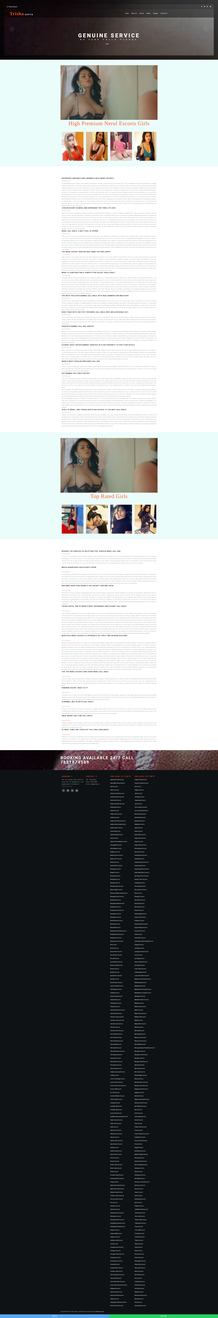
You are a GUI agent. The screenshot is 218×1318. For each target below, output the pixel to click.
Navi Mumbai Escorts (140, 1106)
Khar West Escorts (140, 900)
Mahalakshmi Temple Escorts (143, 993)
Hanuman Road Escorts (117, 1295)
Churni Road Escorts (116, 1068)
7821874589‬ (94, 782)
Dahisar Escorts (114, 1137)
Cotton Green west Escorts (118, 1085)
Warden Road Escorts (141, 1295)
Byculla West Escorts (116, 982)
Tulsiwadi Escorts (140, 1237)
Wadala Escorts (139, 1292)
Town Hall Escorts (140, 1230)
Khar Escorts (138, 893)
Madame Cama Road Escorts (143, 979)
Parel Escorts (138, 1123)
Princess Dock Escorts (141, 1140)
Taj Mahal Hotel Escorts (141, 1209)
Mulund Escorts (139, 1079)
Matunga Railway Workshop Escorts (145, 1048)
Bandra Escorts (114, 862)
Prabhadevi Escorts (140, 1137)
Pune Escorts (138, 1144)
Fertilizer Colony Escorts (117, 1195)
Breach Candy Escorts (116, 965)
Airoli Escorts (114, 786)
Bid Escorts (113, 944)
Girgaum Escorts (115, 1237)
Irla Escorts (138, 786)
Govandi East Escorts (116, 1261)
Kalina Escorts (139, 828)
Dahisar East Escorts (116, 1134)
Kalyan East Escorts (140, 838)
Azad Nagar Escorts (116, 848)
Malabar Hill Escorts (140, 1017)
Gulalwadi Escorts (115, 1288)
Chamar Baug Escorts (116, 996)
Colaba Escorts (114, 1075)
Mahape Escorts (139, 1003)
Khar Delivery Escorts (140, 889)
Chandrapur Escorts (115, 1003)
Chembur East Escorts (116, 1024)
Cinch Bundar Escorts (116, 1034)
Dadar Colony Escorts (116, 1120)
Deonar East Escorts (116, 1154)
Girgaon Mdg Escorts (116, 1233)
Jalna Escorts (138, 793)
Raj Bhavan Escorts (140, 1151)
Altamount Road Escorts (117, 793)
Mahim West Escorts (140, 1013)
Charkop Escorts (115, 1006)
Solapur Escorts (139, 1206)
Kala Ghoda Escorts (140, 817)
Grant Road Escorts (115, 1278)
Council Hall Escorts (116, 1089)
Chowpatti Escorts (115, 1058)
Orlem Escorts (139, 1113)
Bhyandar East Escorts (116, 941)
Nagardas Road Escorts (141, 1089)
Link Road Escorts (140, 965)
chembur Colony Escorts (117, 1020)
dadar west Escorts (115, 1130)
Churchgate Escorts (116, 1065)
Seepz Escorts (139, 1192)
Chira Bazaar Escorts (116, 1054)
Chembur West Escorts (116, 1030)
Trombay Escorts (139, 1233)
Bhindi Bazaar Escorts (116, 920)
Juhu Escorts (138, 804)
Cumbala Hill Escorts (116, 1106)
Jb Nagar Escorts (139, 797)
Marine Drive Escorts (140, 1037)
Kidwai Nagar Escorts (141, 914)
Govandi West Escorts (116, 1268)
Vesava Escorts (139, 1257)
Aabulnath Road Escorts (117, 779)
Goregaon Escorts (115, 1250)
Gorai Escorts (114, 1244)
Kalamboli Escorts (140, 821)
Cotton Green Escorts (116, 1082)
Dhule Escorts (114, 1171)
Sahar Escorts (139, 1171)
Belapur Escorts (114, 872)
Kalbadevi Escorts (140, 824)
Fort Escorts (113, 1202)
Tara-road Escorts (140, 1216)
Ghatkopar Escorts (115, 1216)
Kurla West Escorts (140, 938)
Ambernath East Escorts (117, 797)
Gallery (148, 13)
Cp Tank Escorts (115, 1092)
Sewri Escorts (138, 1195)
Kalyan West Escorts (140, 845)
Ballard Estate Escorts (116, 855)
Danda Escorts (114, 1147)
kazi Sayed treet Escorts (141, 876)
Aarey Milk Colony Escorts (117, 783)
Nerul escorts (100, 1311)
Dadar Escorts (114, 1127)
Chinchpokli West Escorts (117, 1051)
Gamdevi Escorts (115, 1206)
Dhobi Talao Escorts (116, 1168)
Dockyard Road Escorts (116, 1175)
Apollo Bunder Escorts (116, 834)
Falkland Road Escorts (116, 1192)
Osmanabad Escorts (140, 1116)
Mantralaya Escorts (140, 1034)
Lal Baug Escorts (139, 948)
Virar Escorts (138, 1278)
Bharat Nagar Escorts (116, 889)
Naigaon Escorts (139, 1092)
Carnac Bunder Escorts (116, 986)
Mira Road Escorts (140, 1068)
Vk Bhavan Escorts (140, 1285)
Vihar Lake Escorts (140, 1268)
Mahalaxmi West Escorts (142, 999)
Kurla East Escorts (140, 931)
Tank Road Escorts (140, 1213)
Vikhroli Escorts (139, 1271)
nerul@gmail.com (95, 784)
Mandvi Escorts (139, 1027)
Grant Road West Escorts (117, 1281)
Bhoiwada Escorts (115, 927)
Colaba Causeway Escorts (117, 1072)
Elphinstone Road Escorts (117, 1185)
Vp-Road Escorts (139, 1288)
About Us (134, 13)
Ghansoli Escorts (115, 1209)
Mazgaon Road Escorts (141, 1061)
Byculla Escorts (114, 979)
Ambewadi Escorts (115, 807)
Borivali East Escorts (116, 955)
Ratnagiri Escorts (139, 1168)
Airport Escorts (114, 790)
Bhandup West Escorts (116, 886)
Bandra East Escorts (116, 859)
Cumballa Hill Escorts (116, 1109)
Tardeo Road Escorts (141, 1219)
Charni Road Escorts (116, 1013)
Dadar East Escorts (115, 1123)
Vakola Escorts (139, 1244)
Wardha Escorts (139, 1299)
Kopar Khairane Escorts (141, 924)
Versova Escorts (139, 1254)
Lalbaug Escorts (139, 944)
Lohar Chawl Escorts (140, 969)
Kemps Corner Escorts (141, 879)
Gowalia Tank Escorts (116, 1271)
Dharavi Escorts (114, 1161)
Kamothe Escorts (140, 852)
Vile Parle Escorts (139, 1274)
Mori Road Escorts (140, 1072)
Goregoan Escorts (115, 1257)
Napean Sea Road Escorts (142, 1099)
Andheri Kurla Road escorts (118, 821)
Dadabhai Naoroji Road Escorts (119, 1116)
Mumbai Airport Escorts (141, 1082)
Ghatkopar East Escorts (117, 1213)
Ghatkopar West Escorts (117, 1219)
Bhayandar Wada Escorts (117, 903)
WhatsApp (163, 1316)
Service (141, 13)
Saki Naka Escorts (140, 1178)
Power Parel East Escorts (142, 1134)
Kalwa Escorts (139, 831)
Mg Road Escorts (139, 1065)
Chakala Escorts (114, 993)
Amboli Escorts (114, 810)
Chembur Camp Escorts (117, 1017)
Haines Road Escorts (116, 1292)
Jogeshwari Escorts (140, 800)
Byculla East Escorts (116, 975)
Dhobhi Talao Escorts (116, 1164)
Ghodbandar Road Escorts (117, 1223)
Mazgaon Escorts (140, 1058)
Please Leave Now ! (67, 786)
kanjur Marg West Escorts (142, 872)
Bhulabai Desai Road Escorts (118, 931)
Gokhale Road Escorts (116, 1240)
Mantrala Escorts (139, 1030)
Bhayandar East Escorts (117, 896)
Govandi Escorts (115, 1264)
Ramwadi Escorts (139, 1158)
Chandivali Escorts (115, 999)
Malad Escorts (139, 1020)
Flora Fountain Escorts (116, 1199)
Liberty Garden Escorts (141, 962)
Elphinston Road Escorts (117, 1189)
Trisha (21, 13)
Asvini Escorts (114, 838)
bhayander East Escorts (117, 910)
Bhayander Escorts (115, 914)
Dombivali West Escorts (117, 1178)
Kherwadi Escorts (139, 903)
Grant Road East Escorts (117, 1274)
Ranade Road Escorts (141, 1161)
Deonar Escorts (114, 1158)
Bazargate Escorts (115, 869)
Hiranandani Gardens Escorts (118, 1302)
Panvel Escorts (139, 1120)
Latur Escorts (138, 955)
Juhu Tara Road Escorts (141, 810)
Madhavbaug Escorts (140, 982)
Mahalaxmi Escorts (140, 996)
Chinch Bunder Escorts (116, 1041)
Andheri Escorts (114, 817)
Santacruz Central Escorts (142, 1182)
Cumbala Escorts (115, 1103)
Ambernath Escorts (115, 800)
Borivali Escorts (114, 958)
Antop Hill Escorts (115, 831)
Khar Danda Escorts (140, 886)
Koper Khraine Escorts (141, 927)
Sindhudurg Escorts (140, 1199)
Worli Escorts (138, 1302)
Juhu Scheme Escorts (141, 807)
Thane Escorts (139, 1226)
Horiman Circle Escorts (116, 1305)
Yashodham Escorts (140, 1305)
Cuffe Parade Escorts (116, 1099)
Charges (155, 13)
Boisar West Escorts (116, 951)
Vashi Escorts (138, 1250)
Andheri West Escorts (116, 828)
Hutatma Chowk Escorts (141, 783)
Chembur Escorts (115, 1027)
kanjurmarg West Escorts (142, 869)
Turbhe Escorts (139, 1240)
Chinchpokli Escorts (115, 1044)
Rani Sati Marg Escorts (141, 1164)
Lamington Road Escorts (142, 951)
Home (127, 13)
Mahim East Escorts (140, 1006)
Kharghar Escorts (139, 896)
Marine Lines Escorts (140, 1041)
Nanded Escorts (139, 1096)
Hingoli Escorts (114, 1299)
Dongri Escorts (114, 1182)
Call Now (54, 1316)
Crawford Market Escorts (117, 1096)
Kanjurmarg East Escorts (142, 862)
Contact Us (164, 13)
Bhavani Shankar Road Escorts (118, 893)
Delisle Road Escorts (116, 1151)
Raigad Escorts (139, 1147)
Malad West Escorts (140, 1024)
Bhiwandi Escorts (115, 924)
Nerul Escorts (138, 1109)
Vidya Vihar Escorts (140, 1264)
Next (206, 29)
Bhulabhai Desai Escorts (117, 934)
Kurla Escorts (138, 934)
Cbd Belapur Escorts (116, 989)
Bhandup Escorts (115, 879)
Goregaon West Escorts (117, 1254)
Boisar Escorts (114, 948)
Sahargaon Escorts (140, 1175)
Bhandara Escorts (115, 876)
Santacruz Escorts (140, 1185)
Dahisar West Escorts (116, 1140)
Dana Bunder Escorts (116, 1144)
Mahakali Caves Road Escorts (143, 989)
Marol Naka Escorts (140, 1044)
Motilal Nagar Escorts (141, 1075)
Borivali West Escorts (116, 962)
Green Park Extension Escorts (118, 1285)
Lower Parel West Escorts (142, 975)
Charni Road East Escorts (117, 1010)
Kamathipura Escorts (140, 848)
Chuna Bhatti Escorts (116, 1061)
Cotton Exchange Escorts (117, 1079)
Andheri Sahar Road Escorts (118, 824)
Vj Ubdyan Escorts (140, 1281)
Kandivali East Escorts (141, 855)
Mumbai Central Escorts (141, 1085)
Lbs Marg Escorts (139, 958)
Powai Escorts (139, 1130)
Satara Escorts (139, 1189)
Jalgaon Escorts (139, 790)
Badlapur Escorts (115, 852)
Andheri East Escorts (116, 814)
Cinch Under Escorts (116, 1037)
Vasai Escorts (138, 1247)
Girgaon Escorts (114, 1230)
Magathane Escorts (140, 986)
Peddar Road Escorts (140, 1127)
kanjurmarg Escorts (140, 865)
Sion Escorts (138, 1202)
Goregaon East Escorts (116, 1247)
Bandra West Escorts (116, 865)
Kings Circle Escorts (140, 917)
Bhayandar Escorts (115, 900)
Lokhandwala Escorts (141, 972)
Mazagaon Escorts (140, 1051)
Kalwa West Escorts (140, 834)
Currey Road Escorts (116, 1113)
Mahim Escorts (139, 1010)
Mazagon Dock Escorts (141, 1054)
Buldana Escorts (114, 972)
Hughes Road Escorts (141, 779)
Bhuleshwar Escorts (116, 938)
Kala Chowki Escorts (140, 814)
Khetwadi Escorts (140, 907)
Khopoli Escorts (139, 910)
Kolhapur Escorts (139, 920)
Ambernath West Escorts (117, 804)
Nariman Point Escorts (141, 1103)
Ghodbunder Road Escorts (117, 1226)
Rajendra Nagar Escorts (141, 1154)
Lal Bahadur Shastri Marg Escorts (144, 941)
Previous (12, 29)
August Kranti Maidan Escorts (118, 841)
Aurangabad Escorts (116, 845)
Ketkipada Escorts (140, 883)
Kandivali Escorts (139, 859)
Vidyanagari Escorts (140, 1261)
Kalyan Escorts (139, 841)
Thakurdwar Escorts (140, 1223)
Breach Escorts (114, 969)
